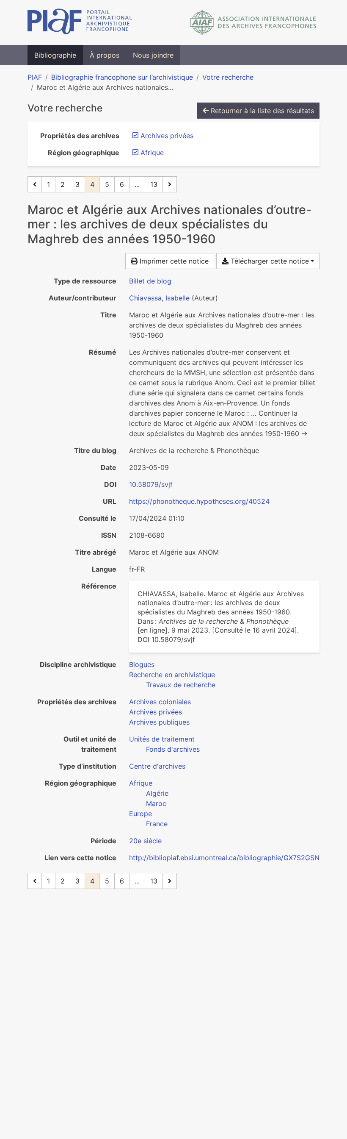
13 (153, 184)
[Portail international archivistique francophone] (80, 22)
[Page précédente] (35, 184)
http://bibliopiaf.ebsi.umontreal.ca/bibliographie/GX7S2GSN (224, 857)
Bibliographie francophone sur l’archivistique (122, 77)
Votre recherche (227, 77)
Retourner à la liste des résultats (261, 110)
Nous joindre (153, 55)
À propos (104, 55)
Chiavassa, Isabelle (159, 298)
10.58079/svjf (151, 484)
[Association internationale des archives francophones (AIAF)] (253, 22)
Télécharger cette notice (269, 261)
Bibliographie (55, 55)
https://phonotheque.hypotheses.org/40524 (199, 501)
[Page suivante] (169, 184)
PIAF (35, 77)
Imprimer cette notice (173, 261)
